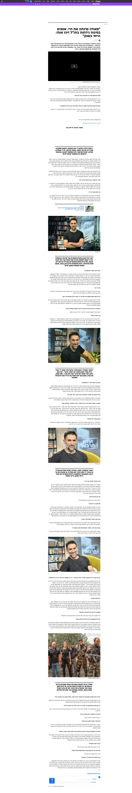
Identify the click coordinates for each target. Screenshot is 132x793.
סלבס (74, 1)
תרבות (78, 1)
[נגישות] (2, 1)
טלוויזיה (89, 4)
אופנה (48, 1)
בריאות (62, 1)
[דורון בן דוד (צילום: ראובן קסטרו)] (74, 234)
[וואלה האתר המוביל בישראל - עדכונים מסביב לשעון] (97, 1)
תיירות (58, 1)
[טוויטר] (35, 4)
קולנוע (78, 4)
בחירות (83, 1)
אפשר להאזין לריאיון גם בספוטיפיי (91, 123)
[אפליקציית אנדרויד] (39, 4)
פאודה (99, 770)
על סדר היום (73, 4)
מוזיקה (81, 4)
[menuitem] (92, 1)
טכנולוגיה (53, 1)
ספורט (88, 1)
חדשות (92, 1)
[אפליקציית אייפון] (37, 4)
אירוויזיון (85, 4)
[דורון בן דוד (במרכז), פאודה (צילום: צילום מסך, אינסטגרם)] (74, 656)
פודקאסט (68, 4)
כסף (71, 1)
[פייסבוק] (33, 4)
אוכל (67, 1)
